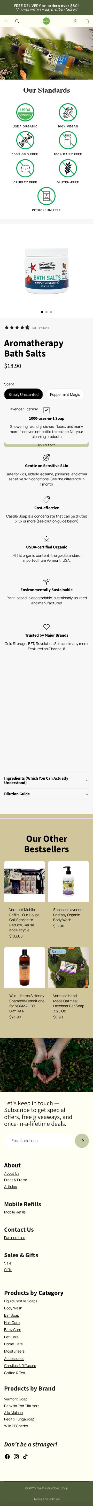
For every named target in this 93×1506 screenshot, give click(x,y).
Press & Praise (15, 1179)
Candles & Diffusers (20, 1365)
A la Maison (13, 1412)
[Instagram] (16, 1456)
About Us (11, 1173)
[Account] (75, 21)
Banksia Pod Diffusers (21, 1405)
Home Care (13, 1343)
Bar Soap (11, 1315)
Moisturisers (14, 1351)
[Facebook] (7, 1456)
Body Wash (13, 1307)
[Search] (17, 21)
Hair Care (12, 1322)
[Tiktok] (25, 1456)
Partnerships (14, 1237)
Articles (10, 1186)
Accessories (14, 1358)
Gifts (8, 1269)
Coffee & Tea (14, 1372)
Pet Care (11, 1336)
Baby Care (12, 1329)
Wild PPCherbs (16, 1425)
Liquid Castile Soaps (20, 1300)
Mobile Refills (15, 1212)
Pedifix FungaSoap (19, 1419)
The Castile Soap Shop (52, 1488)
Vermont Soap (15, 1399)
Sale (7, 1263)
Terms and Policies (47, 1499)
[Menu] (6, 21)
